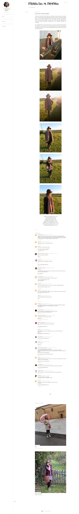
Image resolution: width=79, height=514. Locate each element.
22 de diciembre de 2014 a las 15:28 (48, 276)
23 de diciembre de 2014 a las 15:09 (45, 341)
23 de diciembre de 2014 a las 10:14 (45, 329)
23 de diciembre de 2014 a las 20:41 (51, 347)
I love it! (39, 341)
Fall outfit (38, 494)
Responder (39, 244)
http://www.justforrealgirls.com (43, 319)
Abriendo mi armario (43, 4)
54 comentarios (40, 448)
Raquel (39, 357)
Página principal (32, 7)
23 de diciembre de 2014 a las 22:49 (44, 357)
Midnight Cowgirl (40, 370)
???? (36, 446)
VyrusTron (39, 241)
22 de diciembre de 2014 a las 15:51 (45, 283)
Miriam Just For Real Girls (42, 315)
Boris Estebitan (40, 336)
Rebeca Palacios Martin (41, 267)
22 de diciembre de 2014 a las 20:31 (45, 303)
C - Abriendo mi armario (6, 9)
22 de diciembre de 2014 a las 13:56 (45, 241)
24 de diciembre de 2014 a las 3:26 (48, 370)
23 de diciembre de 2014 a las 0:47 (49, 322)
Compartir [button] (36, 448)
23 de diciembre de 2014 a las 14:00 (47, 336)
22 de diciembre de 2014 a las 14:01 (45, 246)
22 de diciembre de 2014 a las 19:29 (45, 295)
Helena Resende (40, 364)
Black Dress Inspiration (41, 322)
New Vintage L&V (40, 276)
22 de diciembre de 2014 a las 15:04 (52, 253)
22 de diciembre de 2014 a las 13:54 (47, 234)
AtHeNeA (39, 375)
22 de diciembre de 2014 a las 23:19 (50, 315)
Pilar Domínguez (40, 234)
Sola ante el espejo (41, 309)
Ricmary (39, 246)
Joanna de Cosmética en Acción (43, 253)
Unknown (39, 290)
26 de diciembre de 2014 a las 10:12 (45, 375)
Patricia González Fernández (42, 347)
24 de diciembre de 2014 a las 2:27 (47, 364)
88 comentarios (40, 495)
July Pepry (39, 283)
